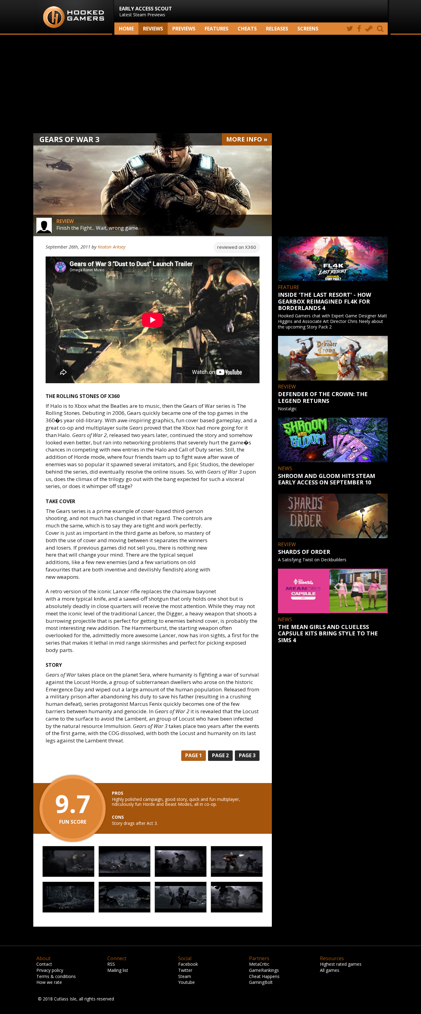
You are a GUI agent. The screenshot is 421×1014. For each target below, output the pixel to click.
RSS (111, 964)
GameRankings (264, 970)
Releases (277, 28)
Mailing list (117, 970)
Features (216, 28)
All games (329, 970)
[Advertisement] (210, 84)
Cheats (247, 28)
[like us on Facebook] (359, 28)
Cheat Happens (264, 976)
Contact (44, 964)
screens (307, 28)
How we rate (49, 982)
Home (126, 28)
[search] (381, 28)
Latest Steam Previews (145, 11)
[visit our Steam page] (369, 28)
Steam (184, 976)
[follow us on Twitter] (349, 28)
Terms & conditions (56, 976)
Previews (183, 28)
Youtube (186, 982)
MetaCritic (259, 964)
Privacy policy (49, 970)
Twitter (185, 970)
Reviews (153, 28)
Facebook (188, 964)
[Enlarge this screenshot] (68, 861)
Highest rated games (341, 964)
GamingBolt (261, 982)
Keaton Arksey (111, 247)
